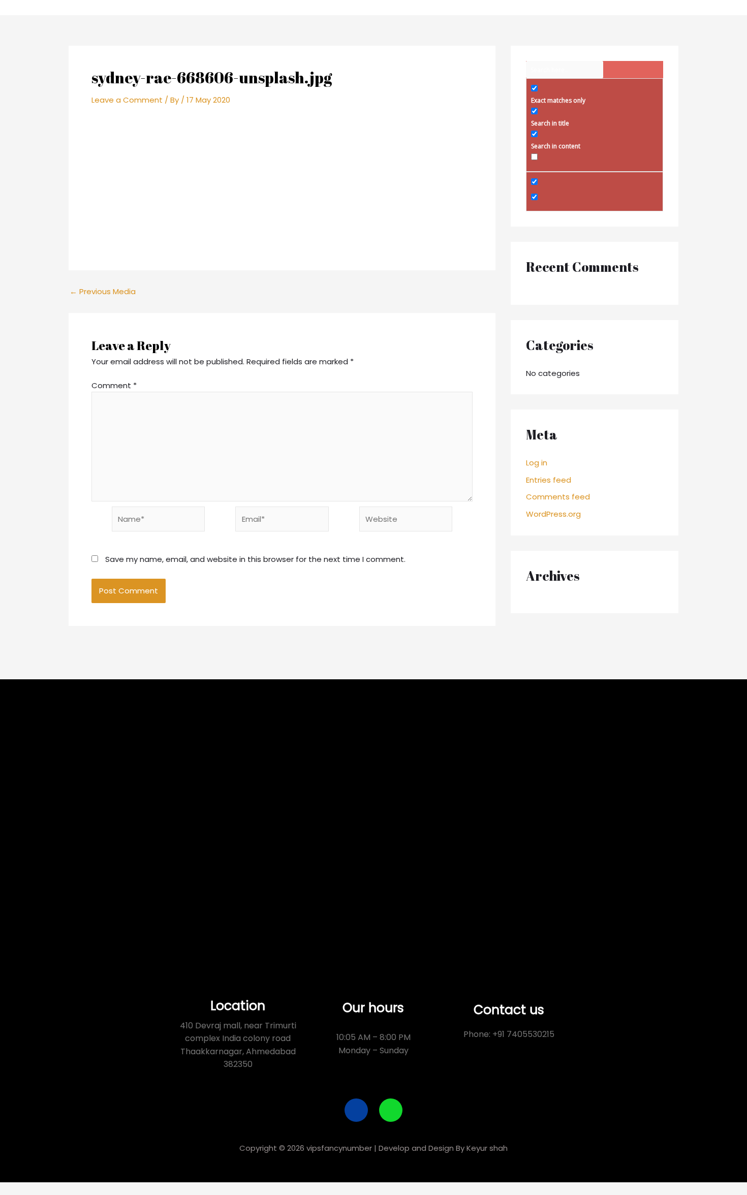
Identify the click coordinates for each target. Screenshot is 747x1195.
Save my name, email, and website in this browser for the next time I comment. (255, 559)
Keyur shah (487, 1148)
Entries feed (548, 480)
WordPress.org (553, 514)
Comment (114, 385)
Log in (536, 462)
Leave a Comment (127, 100)
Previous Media (103, 291)
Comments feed (558, 496)
